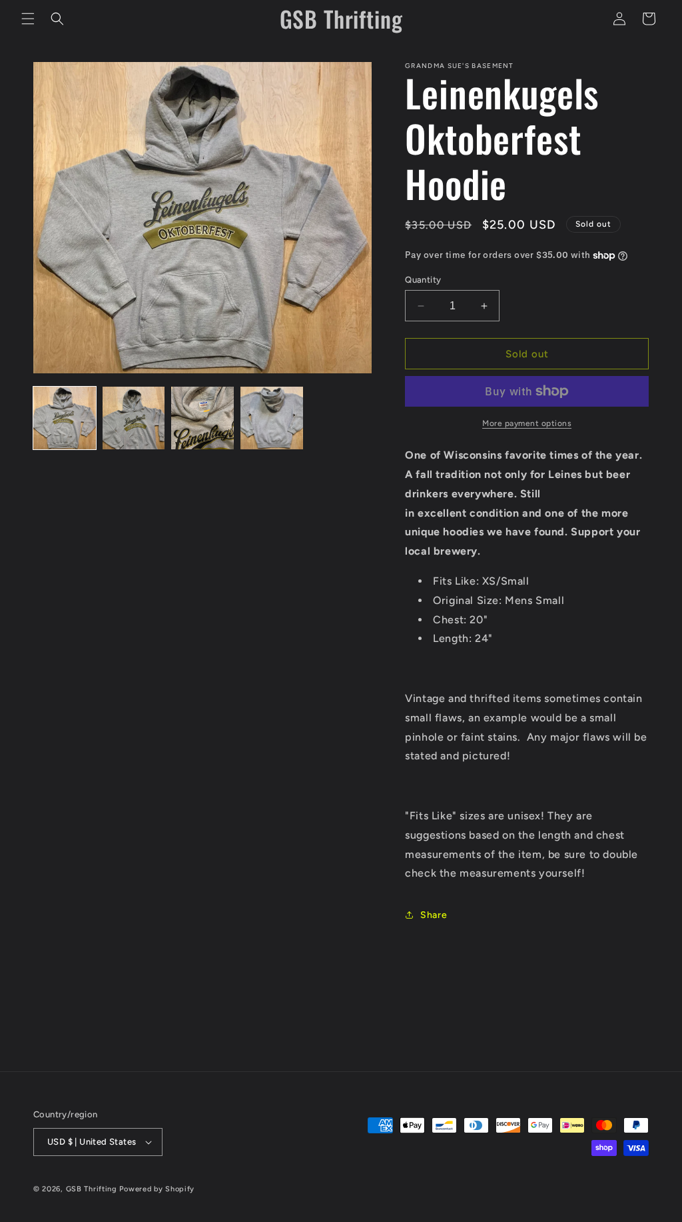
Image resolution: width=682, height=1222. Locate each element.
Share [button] (433, 915)
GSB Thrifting (93, 1189)
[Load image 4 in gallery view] (271, 418)
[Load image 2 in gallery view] (134, 418)
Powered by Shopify (156, 1189)
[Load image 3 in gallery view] (202, 418)
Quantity (423, 280)
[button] (28, 18)
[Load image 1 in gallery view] (64, 418)
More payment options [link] (526, 423)
